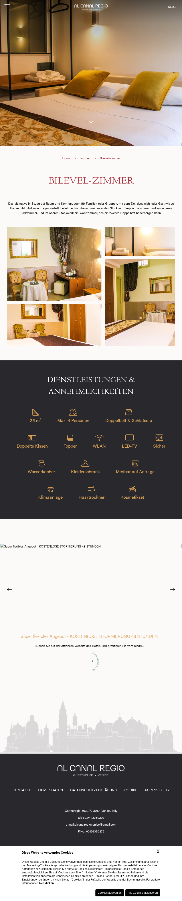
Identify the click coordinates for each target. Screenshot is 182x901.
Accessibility (157, 789)
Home (66, 158)
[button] (9, 589)
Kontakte (22, 789)
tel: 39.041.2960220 (91, 817)
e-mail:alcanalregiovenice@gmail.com (91, 824)
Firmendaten (50, 789)
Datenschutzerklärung (93, 789)
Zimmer (84, 158)
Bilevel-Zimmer (110, 158)
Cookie (130, 789)
